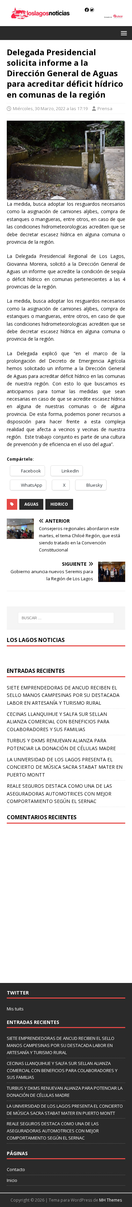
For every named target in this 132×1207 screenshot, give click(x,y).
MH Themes (110, 1200)
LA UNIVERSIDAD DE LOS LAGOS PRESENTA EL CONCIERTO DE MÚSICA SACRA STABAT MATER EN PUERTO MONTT (65, 767)
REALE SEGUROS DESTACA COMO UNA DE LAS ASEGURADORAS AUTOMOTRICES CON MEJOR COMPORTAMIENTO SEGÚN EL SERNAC (59, 793)
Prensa (104, 108)
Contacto (16, 1169)
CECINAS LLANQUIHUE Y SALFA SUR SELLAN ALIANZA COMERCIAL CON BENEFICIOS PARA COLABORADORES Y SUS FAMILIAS (58, 721)
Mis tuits (15, 1009)
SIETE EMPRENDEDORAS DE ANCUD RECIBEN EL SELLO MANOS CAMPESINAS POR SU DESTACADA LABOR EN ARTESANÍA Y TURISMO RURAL (63, 695)
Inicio (12, 1180)
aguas (31, 504)
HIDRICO (59, 504)
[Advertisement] (66, 903)
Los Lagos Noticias (36, 640)
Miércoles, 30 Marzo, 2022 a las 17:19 (50, 108)
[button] (122, 33)
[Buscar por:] (66, 618)
